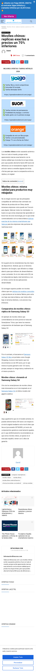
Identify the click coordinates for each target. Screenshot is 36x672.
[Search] (31, 21)
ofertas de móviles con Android (11, 483)
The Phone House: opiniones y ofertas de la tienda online (10, 536)
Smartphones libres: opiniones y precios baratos (25, 511)
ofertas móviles (27, 483)
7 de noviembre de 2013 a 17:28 (19, 550)
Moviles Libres (6, 32)
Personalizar (18, 662)
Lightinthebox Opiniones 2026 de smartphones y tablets (8, 512)
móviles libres (17, 477)
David (8, 51)
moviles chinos (6, 477)
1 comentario (29, 55)
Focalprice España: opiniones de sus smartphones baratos (25, 536)
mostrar (20, 181)
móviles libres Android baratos (11, 480)
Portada (4, 27)
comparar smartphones (18, 475)
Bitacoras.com (17, 548)
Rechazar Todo (18, 668)
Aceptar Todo (18, 657)
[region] (18, 659)
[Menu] (2, 21)
